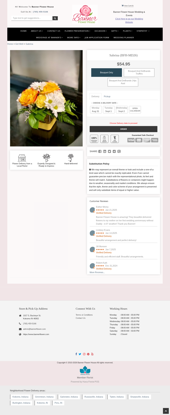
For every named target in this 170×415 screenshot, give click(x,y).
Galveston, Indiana (69, 397)
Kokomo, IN (42, 403)
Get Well (19, 44)
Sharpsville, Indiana (139, 397)
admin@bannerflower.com (34, 329)
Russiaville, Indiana (93, 397)
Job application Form (97, 37)
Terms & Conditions (84, 315)
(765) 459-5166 (40, 12)
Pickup (107, 96)
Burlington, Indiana (21, 403)
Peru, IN (58, 403)
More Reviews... (97, 272)
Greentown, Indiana (44, 397)
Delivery (95, 96)
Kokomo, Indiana (20, 397)
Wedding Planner (124, 37)
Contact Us (53, 31)
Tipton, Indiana (117, 397)
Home (23, 31)
